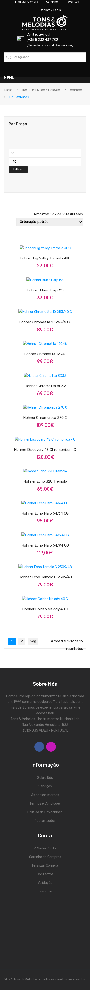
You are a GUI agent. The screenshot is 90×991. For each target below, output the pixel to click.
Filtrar (18, 169)
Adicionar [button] (49, 309)
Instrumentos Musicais (41, 90)
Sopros (76, 90)
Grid (9, 222)
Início (8, 90)
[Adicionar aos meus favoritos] (31, 309)
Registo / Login (50, 9)
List (9, 229)
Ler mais (49, 340)
